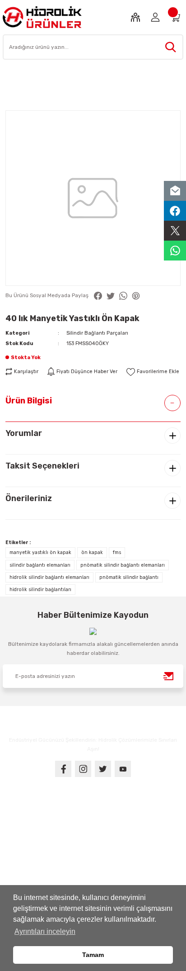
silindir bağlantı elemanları (39, 565)
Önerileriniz (28, 498)
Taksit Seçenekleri (42, 466)
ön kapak (92, 552)
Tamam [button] (93, 954)
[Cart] (175, 17)
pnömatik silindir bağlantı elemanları (122, 565)
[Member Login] (155, 17)
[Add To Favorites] (152, 371)
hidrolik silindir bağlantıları (40, 589)
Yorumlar (23, 433)
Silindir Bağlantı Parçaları (97, 333)
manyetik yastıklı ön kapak (40, 552)
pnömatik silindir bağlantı (128, 577)
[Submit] (168, 676)
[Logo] (42, 17)
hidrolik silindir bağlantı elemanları (49, 577)
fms (117, 552)
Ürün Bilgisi (28, 401)
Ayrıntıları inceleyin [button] (44, 931)
